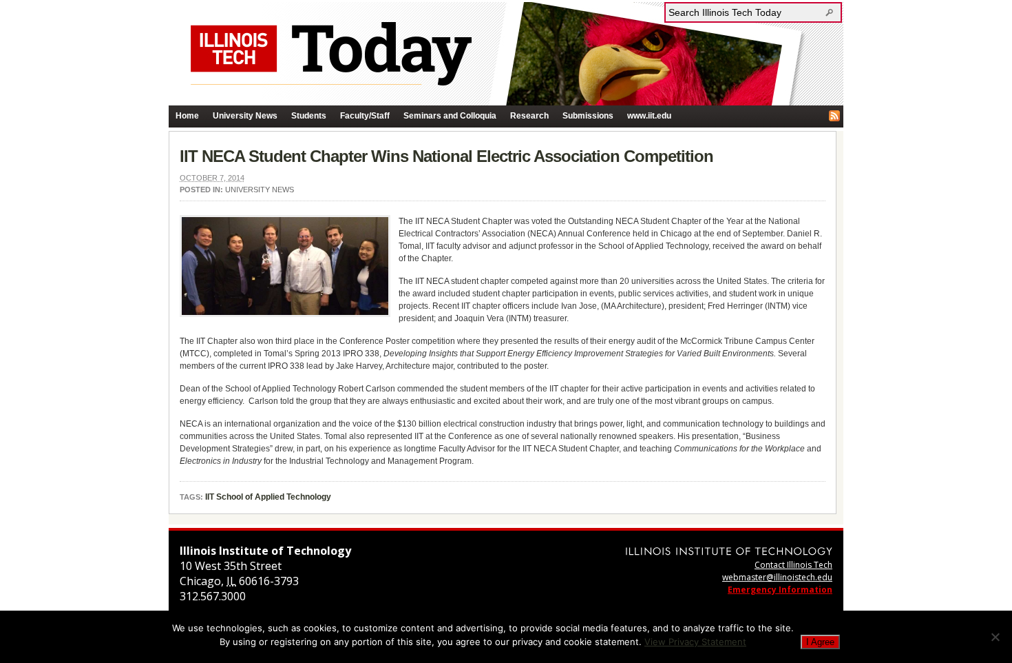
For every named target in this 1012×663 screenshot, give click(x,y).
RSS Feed (834, 115)
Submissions (587, 116)
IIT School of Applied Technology (268, 497)
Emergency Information (780, 589)
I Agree (820, 642)
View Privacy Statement (695, 641)
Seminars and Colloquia (449, 116)
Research (529, 116)
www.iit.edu (649, 116)
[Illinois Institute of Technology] (729, 551)
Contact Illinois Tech (793, 565)
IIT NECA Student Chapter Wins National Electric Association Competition (446, 156)
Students (308, 116)
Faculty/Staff (365, 116)
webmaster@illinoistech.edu (777, 577)
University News (245, 116)
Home (187, 116)
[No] (995, 637)
